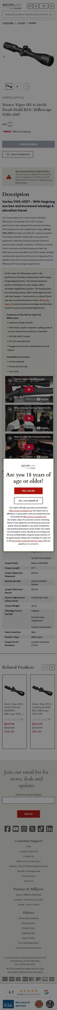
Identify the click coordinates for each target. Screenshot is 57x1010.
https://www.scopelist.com (20, 510)
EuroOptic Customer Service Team (27, 541)
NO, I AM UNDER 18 (28, 500)
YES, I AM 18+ (28, 490)
